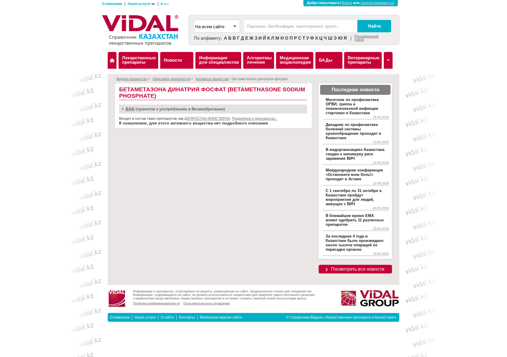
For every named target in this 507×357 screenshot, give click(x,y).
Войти (347, 3)
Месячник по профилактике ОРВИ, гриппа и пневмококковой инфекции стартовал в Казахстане (352, 106)
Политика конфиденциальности (156, 303)
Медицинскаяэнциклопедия (295, 60)
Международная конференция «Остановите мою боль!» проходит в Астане (354, 174)
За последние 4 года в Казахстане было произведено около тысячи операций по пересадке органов (354, 243)
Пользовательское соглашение (206, 303)
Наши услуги (139, 4)
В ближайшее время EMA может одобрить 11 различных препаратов (355, 220)
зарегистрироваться (377, 3)
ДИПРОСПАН (195, 119)
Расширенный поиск (366, 38)
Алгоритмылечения (259, 60)
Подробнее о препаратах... (255, 119)
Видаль (112, 60)
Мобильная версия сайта (221, 317)
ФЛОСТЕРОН (219, 119)
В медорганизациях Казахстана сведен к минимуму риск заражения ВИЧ (355, 154)
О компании (112, 4)
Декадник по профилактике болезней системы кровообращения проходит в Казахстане (353, 131)
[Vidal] (388, 60)
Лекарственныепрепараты (139, 60)
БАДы (325, 60)
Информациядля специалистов (219, 60)
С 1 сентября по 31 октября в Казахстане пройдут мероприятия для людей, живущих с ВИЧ (354, 197)
